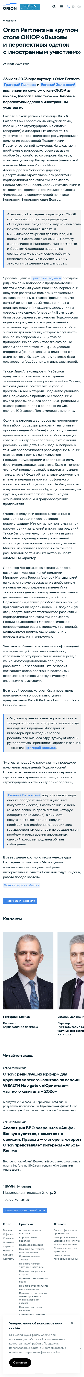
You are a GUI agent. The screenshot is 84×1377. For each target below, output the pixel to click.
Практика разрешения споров (32, 1272)
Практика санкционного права (33, 1280)
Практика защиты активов (29, 1258)
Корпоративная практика (28, 1239)
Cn (79, 6)
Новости (8, 1250)
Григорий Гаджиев (46, 278)
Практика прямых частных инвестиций (31, 1265)
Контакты (8, 1258)
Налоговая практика (31, 1244)
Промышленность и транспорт (65, 1249)
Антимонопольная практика (30, 1231)
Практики (8, 1242)
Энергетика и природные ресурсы (65, 1257)
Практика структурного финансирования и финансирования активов (33, 1298)
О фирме (8, 1234)
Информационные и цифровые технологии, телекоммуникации (67, 1240)
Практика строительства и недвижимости (34, 1287)
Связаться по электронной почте (25, 1210)
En (73, 6)
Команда (8, 1238)
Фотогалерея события (21, 885)
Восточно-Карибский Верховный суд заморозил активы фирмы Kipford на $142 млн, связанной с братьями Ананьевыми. (42, 1165)
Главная (7, 1230)
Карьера (8, 1254)
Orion (7, 1224)
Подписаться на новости (20, 900)
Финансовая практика (32, 1314)
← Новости (9, 20)
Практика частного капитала (30, 1308)
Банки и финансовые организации (66, 1231)
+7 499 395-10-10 (17, 1200)
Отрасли (8, 1246)
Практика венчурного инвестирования (31, 1250)
